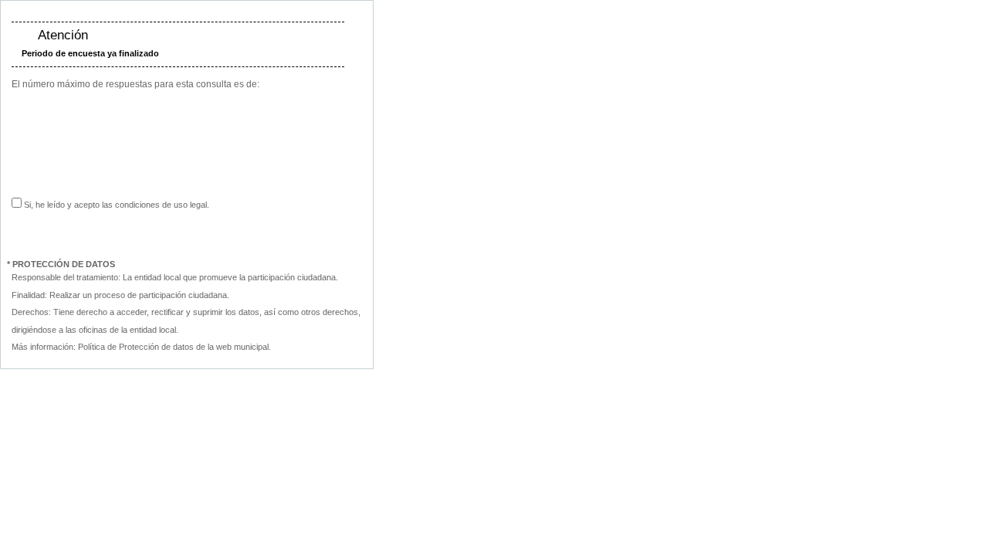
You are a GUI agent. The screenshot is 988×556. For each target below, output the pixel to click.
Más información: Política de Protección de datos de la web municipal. (141, 346)
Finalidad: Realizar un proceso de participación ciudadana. (120, 295)
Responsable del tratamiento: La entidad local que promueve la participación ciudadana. (175, 277)
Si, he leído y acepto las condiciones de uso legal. (115, 204)
